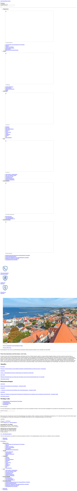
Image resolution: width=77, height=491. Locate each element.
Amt (4, 138)
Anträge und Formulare (9, 47)
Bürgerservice (5, 9)
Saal (6, 136)
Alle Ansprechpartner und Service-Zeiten (4, 274)
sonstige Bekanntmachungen (10, 256)
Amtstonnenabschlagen (9, 178)
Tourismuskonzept (8, 177)
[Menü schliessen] (6, 441)
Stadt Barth (7, 127)
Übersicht (7, 126)
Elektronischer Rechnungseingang (11, 50)
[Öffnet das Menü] (0, 2)
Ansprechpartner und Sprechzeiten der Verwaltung (14, 44)
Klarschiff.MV (8, 48)
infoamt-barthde (13, 422)
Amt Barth (2, 3)
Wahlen (6, 90)
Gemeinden (5, 91)
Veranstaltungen (8, 87)
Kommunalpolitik (6, 180)
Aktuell (4, 51)
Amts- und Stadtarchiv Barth (10, 175)
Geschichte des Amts (9, 176)
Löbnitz (6, 133)
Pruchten (7, 135)
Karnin (6, 131)
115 (11, 436)
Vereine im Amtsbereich (9, 179)
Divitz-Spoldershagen (9, 128)
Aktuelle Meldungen (9, 86)
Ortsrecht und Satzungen (3, 293)
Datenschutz (5, 439)
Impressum (5, 438)
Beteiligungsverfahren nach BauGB (12, 258)
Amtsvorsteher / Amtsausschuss (11, 174)
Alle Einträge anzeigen (4, 378)
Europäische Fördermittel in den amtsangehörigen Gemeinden (17, 257)
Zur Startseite (3, 441)
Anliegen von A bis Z (9, 46)
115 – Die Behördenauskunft (5, 433)
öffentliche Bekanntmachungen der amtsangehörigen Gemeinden (17, 255)
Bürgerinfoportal (8, 216)
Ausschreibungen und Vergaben (11, 259)
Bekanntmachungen (6, 219)
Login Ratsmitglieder (9, 217)
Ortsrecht (7, 45)
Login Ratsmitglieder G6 (10, 218)
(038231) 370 (6, 422)
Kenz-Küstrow (8, 132)
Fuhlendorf (7, 130)
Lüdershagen (7, 134)
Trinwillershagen (8, 137)
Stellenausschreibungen (9, 88)
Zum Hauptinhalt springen (5, 0)
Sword (1, 5)
